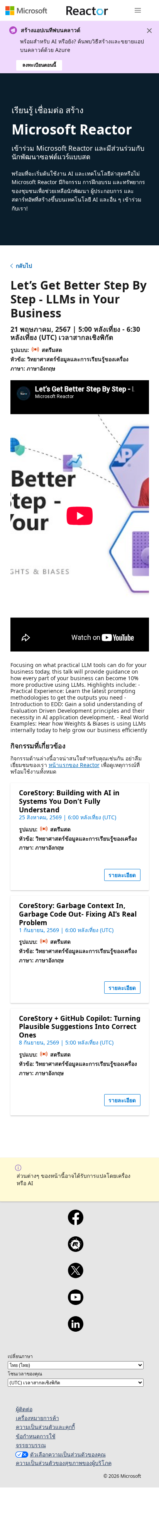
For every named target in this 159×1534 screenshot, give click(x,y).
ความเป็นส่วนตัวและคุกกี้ (45, 1427)
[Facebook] (75, 1222)
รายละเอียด (122, 875)
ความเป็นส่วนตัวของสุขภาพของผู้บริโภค (64, 1463)
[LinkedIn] (75, 1329)
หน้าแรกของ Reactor (74, 765)
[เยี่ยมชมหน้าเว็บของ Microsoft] (26, 10)
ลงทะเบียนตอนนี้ (39, 65)
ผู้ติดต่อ (24, 1409)
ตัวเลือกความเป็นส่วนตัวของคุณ (68, 1454)
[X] (75, 1275)
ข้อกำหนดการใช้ (36, 1436)
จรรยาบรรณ (31, 1445)
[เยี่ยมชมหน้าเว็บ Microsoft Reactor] (87, 10)
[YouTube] (75, 1302)
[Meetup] (75, 1249)
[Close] (149, 30)
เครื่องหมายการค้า (37, 1418)
